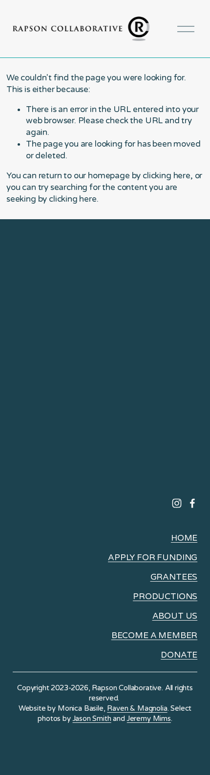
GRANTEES (174, 577)
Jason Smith (92, 718)
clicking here (166, 175)
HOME (184, 538)
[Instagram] (177, 503)
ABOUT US (175, 616)
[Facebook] (192, 503)
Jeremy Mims (149, 718)
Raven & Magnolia (137, 708)
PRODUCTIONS (165, 596)
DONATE (179, 655)
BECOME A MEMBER (154, 635)
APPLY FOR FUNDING (152, 557)
